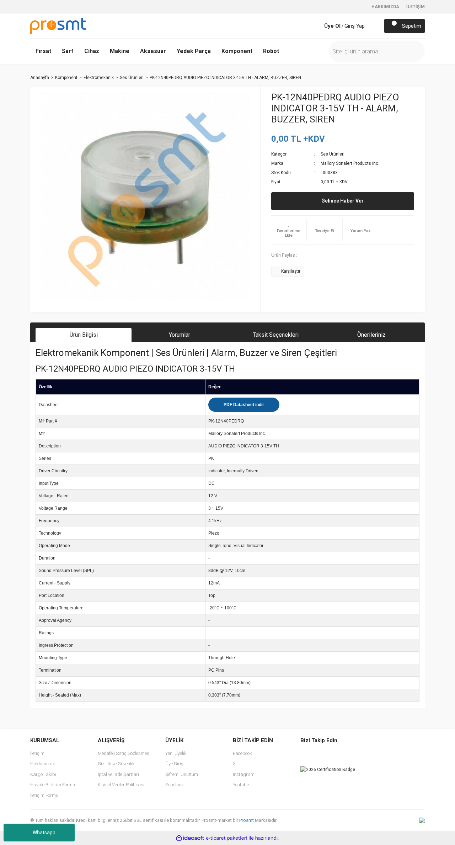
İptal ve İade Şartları (118, 774)
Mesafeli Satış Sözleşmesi (124, 753)
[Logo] (58, 25)
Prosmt (247, 820)
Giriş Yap (354, 26)
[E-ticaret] (226, 838)
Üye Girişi (174, 763)
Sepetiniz (174, 784)
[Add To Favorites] (289, 230)
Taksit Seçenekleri (276, 334)
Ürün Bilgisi (84, 334)
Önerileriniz (371, 334)
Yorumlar (179, 334)
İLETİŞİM (415, 6)
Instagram (244, 774)
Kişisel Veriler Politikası (121, 784)
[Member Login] (317, 26)
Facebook (242, 753)
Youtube (241, 784)
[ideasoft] (190, 838)
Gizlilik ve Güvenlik (116, 763)
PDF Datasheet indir (244, 404)
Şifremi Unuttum (181, 774)
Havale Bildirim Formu (52, 784)
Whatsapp (44, 832)
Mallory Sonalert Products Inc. (350, 163)
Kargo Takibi (43, 774)
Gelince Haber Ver (342, 201)
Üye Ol (332, 26)
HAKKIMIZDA (385, 6)
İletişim (37, 753)
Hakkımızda (42, 763)
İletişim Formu (44, 795)
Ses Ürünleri (332, 154)
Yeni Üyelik (176, 753)
